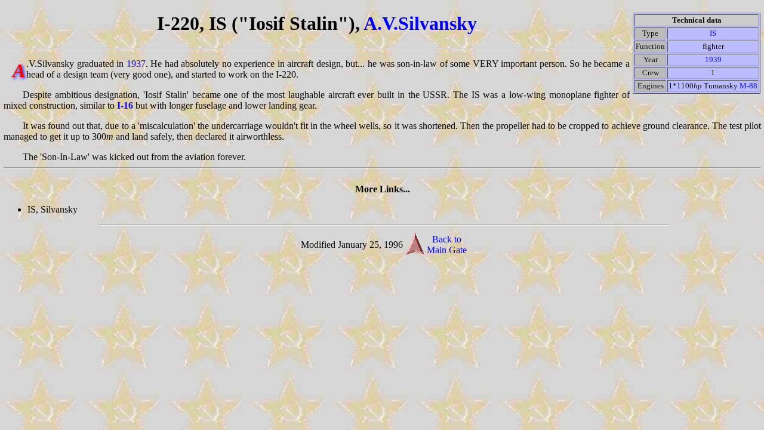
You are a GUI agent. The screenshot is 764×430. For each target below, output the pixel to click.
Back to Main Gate (447, 244)
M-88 (748, 85)
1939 (713, 59)
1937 (136, 64)
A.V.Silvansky (420, 23)
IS (713, 33)
